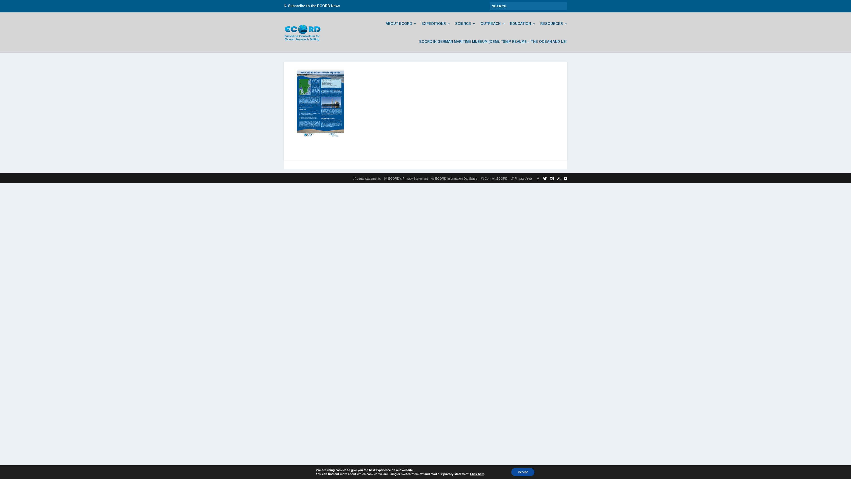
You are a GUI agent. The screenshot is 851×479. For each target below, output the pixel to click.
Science (463, 24)
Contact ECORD (495, 178)
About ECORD (399, 24)
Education (520, 24)
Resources (551, 24)
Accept (523, 472)
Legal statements (368, 178)
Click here (477, 474)
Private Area (523, 178)
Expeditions (434, 24)
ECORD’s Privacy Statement (407, 178)
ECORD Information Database (455, 178)
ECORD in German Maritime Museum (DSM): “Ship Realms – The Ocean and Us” (493, 41)
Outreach (490, 24)
